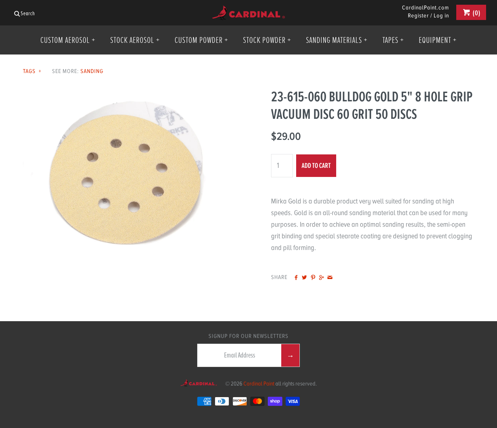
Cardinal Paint (258, 383)
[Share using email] (329, 278)
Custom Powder (201, 40)
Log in (441, 15)
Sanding (91, 71)
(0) (476, 13)
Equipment (438, 40)
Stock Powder (267, 40)
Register (418, 15)
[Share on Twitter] (304, 278)
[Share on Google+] (321, 278)
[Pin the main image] (313, 278)
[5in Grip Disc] (124, 93)
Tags (32, 71)
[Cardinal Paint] (248, 11)
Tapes (393, 40)
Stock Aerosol (135, 40)
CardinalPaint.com (425, 8)
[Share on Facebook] (296, 278)
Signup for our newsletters (248, 336)
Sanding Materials (336, 40)
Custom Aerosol (67, 40)
